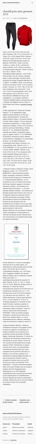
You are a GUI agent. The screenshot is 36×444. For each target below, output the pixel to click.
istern (15, 18)
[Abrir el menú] (32, 3)
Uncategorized (23, 18)
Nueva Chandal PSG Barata (11, 2)
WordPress (13, 440)
